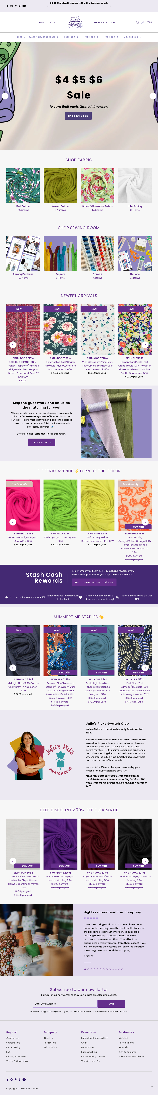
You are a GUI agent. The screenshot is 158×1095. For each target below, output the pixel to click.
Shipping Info (13, 1042)
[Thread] (97, 253)
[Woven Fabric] (60, 185)
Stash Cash (100, 22)
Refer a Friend (126, 1042)
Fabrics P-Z (111, 37)
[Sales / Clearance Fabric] (97, 185)
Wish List (123, 1038)
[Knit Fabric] (23, 185)
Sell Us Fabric (51, 1047)
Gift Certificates (127, 1052)
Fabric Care (87, 1047)
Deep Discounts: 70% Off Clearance (79, 810)
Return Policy (13, 1047)
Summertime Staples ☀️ (79, 617)
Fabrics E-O (92, 37)
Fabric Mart (32, 1088)
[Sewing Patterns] (23, 253)
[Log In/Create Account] (142, 22)
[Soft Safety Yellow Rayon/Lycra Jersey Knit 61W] (97, 505)
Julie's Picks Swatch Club (132, 1056)
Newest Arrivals (79, 295)
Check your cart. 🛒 (41, 442)
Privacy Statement (16, 1056)
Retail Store (50, 1042)
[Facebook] (7, 6)
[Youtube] (24, 6)
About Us (48, 1038)
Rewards (123, 1047)
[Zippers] (60, 253)
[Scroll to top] (152, 1086)
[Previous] (47, 6)
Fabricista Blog (89, 1052)
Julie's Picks (131, 37)
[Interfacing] (135, 185)
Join (111, 1003)
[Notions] (135, 253)
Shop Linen (78, 116)
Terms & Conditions (17, 1061)
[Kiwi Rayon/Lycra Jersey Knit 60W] (60, 505)
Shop (20, 37)
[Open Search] (137, 22)
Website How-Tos (90, 1061)
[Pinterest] (15, 6)
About (42, 22)
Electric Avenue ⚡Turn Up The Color (79, 471)
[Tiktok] (19, 6)
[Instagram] (11, 6)
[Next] (110, 6)
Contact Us (12, 1038)
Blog (52, 22)
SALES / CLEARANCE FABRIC (43, 37)
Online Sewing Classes (93, 1056)
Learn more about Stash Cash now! (94, 582)
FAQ (113, 22)
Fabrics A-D (71, 37)
